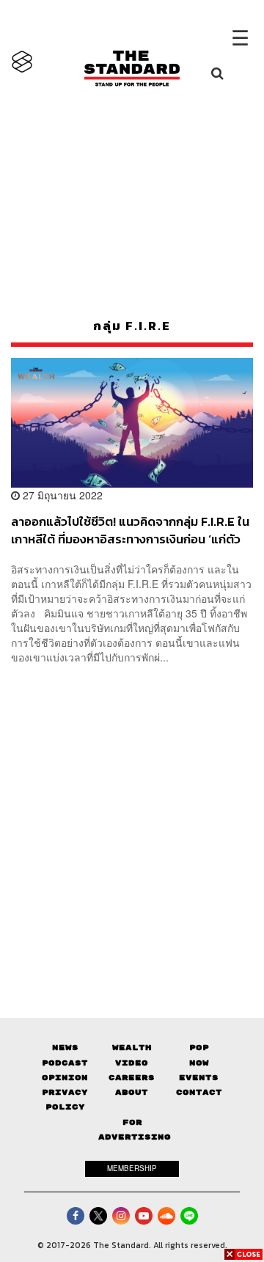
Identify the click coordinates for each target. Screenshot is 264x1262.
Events (199, 1078)
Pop (199, 1047)
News (65, 1047)
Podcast (65, 1063)
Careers (132, 1078)
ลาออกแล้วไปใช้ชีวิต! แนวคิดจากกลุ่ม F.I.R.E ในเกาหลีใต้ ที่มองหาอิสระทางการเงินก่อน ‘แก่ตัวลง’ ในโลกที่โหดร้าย (130, 529)
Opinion (65, 1078)
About (131, 1092)
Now (199, 1063)
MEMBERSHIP (132, 1168)
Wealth (132, 1047)
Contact (199, 1092)
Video (131, 1063)
